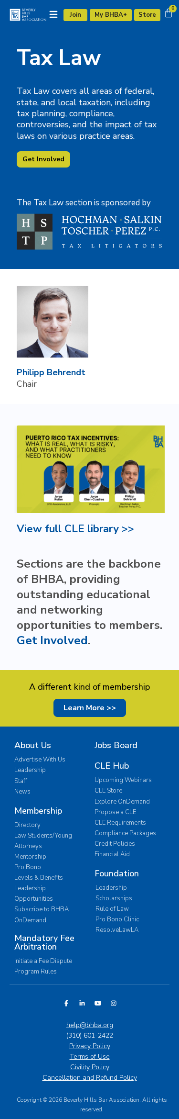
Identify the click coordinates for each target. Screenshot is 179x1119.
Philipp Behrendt (51, 372)
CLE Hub (112, 766)
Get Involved (52, 640)
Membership (38, 811)
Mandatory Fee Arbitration (44, 942)
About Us (32, 745)
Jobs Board (116, 745)
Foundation (117, 873)
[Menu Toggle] (53, 14)
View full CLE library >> (75, 529)
